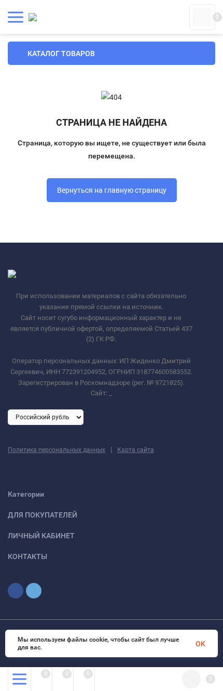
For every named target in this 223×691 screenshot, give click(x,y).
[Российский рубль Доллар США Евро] (45, 417)
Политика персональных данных (56, 450)
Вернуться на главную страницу (111, 190)
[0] (202, 17)
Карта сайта (135, 450)
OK (200, 644)
